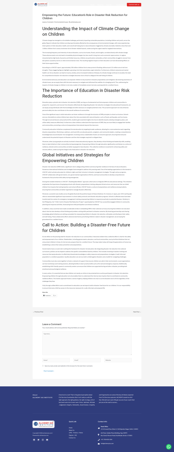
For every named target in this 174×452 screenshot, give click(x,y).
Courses (109, 5)
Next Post (137, 312)
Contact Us (119, 5)
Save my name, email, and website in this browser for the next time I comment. (69, 366)
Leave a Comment (47, 22)
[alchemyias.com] (41, 4)
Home (92, 5)
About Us (100, 5)
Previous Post (38, 312)
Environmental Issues (61, 22)
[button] (168, 446)
